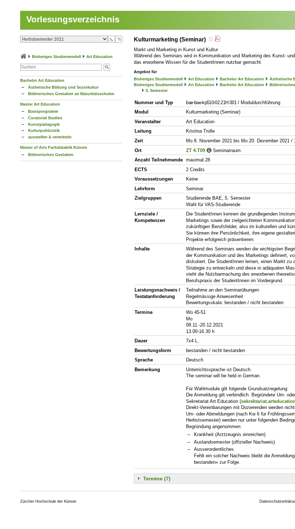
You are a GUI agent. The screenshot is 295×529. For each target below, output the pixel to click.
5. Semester (157, 90)
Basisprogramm (43, 111)
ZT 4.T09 (195, 150)
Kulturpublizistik (44, 130)
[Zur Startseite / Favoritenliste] (23, 56)
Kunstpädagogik (44, 124)
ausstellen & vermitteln (50, 137)
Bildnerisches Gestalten (50, 154)
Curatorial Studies (45, 118)
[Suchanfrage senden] (107, 67)
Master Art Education (40, 104)
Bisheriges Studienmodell (56, 56)
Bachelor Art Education (42, 80)
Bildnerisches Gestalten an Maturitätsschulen (71, 94)
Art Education (99, 56)
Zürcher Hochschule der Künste (48, 501)
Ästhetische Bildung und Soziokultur (63, 87)
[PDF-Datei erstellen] (217, 39)
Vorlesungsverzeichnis (72, 19)
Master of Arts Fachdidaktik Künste (53, 147)
